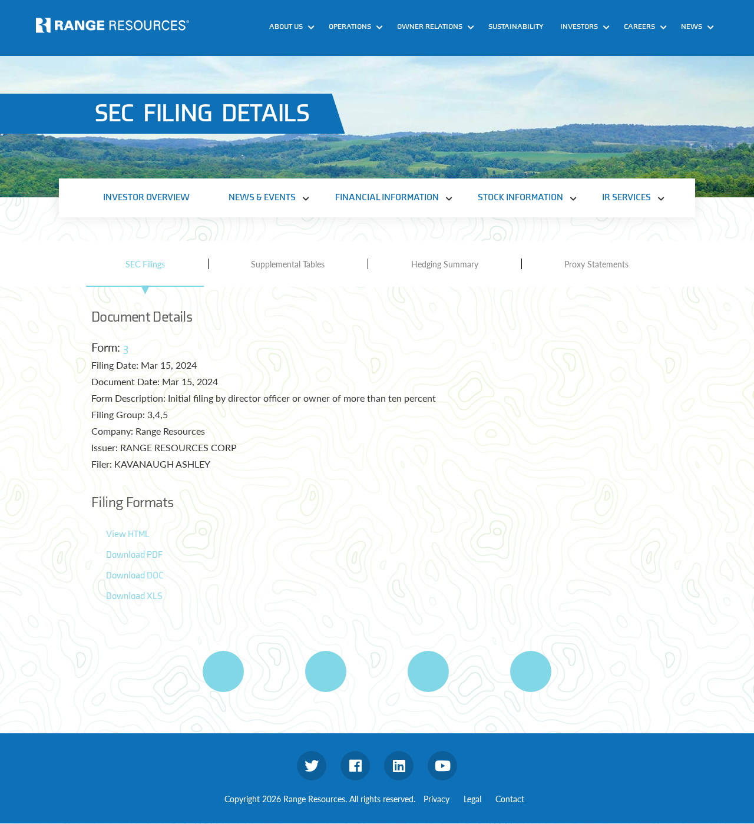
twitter (311, 765)
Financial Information (387, 197)
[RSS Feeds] (325, 671)
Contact (509, 799)
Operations (350, 26)
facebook (355, 765)
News (691, 26)
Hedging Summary (444, 264)
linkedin (399, 765)
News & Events (262, 197)
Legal (472, 799)
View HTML (128, 534)
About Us (286, 26)
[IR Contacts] (530, 671)
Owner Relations (429, 26)
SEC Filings (145, 264)
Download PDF (134, 555)
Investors (579, 26)
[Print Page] (223, 671)
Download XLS (134, 596)
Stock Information (520, 197)
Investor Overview (146, 197)
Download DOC (135, 575)
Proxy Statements (596, 264)
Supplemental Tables (288, 264)
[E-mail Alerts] (428, 671)
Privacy (436, 799)
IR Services (626, 197)
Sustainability (516, 26)
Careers (639, 26)
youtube (442, 765)
